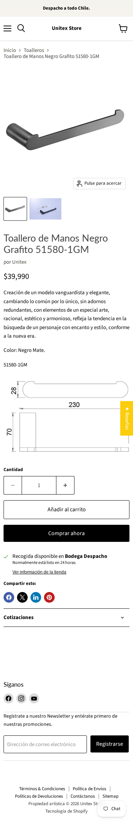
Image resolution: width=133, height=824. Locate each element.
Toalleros (34, 50)
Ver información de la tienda (39, 572)
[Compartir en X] (22, 597)
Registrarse (109, 744)
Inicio (10, 50)
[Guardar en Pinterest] (49, 597)
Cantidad (13, 469)
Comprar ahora (66, 533)
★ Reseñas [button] (127, 418)
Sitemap (110, 796)
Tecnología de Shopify (66, 811)
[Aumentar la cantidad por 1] (65, 485)
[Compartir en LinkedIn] (36, 597)
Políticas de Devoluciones (39, 796)
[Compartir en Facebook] (9, 597)
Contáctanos (83, 796)
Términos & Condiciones (42, 789)
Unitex (19, 262)
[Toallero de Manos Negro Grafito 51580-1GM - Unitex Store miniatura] (15, 208)
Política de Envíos (89, 789)
